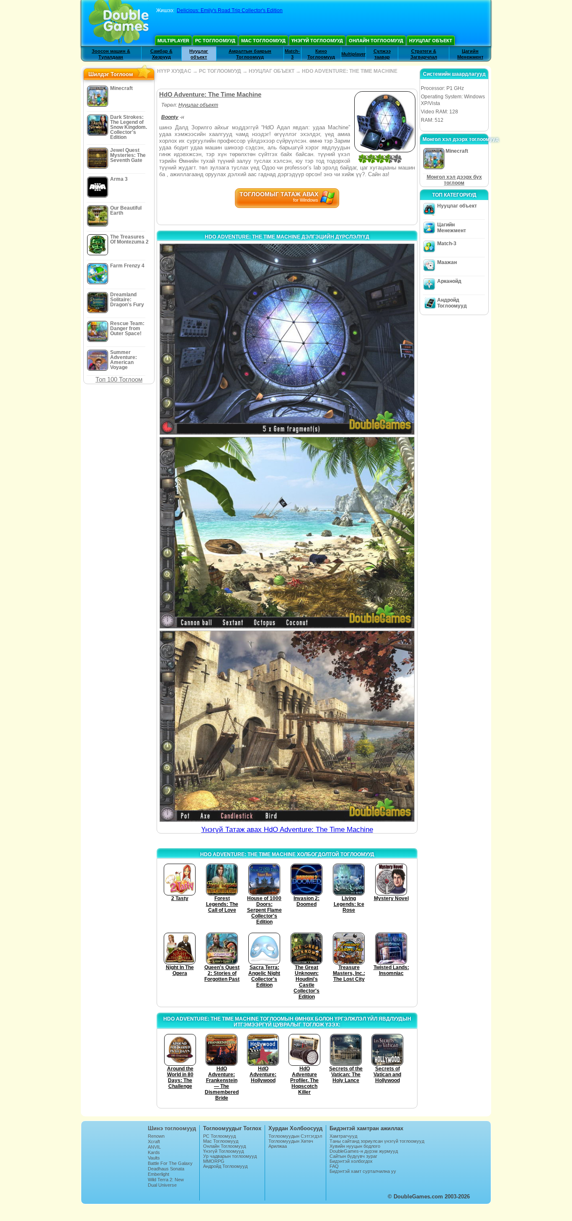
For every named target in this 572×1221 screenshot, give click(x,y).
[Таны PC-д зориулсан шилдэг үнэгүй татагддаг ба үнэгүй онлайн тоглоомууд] (119, 23)
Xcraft (154, 1141)
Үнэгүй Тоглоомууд (317, 40)
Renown (156, 1136)
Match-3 (446, 243)
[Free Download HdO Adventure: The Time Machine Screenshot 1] (287, 339)
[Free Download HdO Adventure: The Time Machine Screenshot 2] (287, 532)
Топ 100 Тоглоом (118, 379)
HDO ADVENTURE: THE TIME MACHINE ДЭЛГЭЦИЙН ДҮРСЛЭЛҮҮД (287, 237)
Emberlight (158, 1174)
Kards (154, 1152)
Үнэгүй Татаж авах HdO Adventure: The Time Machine (287, 830)
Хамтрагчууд (343, 1136)
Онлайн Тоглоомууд (376, 40)
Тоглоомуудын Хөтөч (290, 1141)
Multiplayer (173, 40)
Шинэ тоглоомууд (172, 1128)
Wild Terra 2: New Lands (166, 1182)
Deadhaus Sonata (166, 1168)
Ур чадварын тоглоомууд (230, 1156)
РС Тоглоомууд (215, 40)
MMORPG (213, 1161)
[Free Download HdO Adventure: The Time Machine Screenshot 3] (287, 726)
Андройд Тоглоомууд (452, 303)
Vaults (154, 1157)
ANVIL (154, 1146)
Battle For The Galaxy (170, 1163)
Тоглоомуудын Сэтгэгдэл (295, 1136)
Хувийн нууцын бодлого (355, 1146)
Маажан (447, 262)
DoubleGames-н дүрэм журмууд (364, 1151)
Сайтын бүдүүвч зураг (353, 1156)
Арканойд (449, 281)
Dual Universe (162, 1185)
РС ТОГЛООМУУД (220, 71)
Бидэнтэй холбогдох (351, 1161)
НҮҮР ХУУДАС (174, 71)
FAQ (334, 1166)
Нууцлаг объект (430, 40)
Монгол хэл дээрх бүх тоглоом (454, 180)
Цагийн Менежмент (451, 227)
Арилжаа (277, 1146)
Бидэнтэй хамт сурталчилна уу (363, 1171)
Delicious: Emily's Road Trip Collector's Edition (230, 10)
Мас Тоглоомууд (263, 40)
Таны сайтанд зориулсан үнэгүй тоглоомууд (377, 1141)
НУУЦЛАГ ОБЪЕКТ (271, 71)
